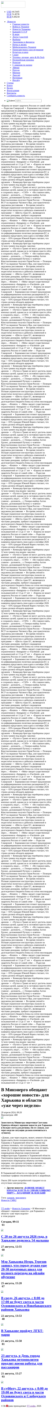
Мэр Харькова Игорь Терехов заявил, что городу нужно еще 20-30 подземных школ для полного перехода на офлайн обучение (24, 1269)
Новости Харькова (21, 29)
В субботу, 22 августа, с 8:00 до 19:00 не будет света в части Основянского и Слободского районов (24, 1394)
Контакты (11, 93)
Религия (16, 62)
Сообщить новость (16, 95)
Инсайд (16, 80)
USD (9, 11)
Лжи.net (16, 75)
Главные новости (20, 24)
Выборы (16, 39)
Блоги (10, 85)
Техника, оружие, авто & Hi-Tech (28, 57)
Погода (16, 70)
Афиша (15, 67)
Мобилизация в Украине (24, 47)
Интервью (17, 78)
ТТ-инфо (31, 1406)
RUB (9, 17)
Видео (10, 88)
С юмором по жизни (22, 65)
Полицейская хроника (23, 60)
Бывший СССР (19, 32)
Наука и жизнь (19, 44)
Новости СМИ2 (8, 1200)
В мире (15, 34)
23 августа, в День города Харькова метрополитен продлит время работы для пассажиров (21, 1361)
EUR (9, 14)
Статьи (10, 83)
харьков (10, 1198)
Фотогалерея (13, 90)
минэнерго (21, 1198)
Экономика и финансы (23, 42)
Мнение (16, 72)
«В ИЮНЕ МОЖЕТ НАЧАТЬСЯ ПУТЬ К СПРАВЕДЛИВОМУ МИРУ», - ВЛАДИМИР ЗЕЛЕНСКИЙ (29, 1190)
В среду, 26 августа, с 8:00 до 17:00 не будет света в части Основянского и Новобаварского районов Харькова (26, 1303)
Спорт (15, 55)
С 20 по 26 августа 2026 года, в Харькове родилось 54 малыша (25, 1238)
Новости (11, 21)
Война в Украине (20, 27)
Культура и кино (20, 52)
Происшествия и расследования (27, 49)
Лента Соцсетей (20, 37)
